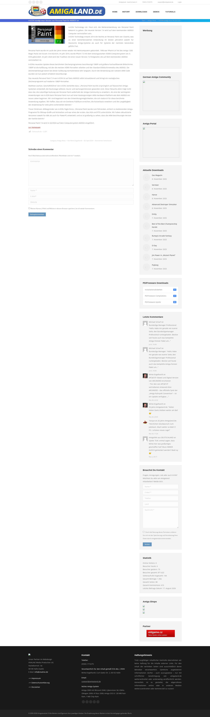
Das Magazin (157, 175)
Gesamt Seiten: (149, 582)
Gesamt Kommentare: (152, 585)
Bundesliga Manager (157, 351)
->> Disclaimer (34, 687)
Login (180, 2)
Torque (152, 421)
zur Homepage (34, 127)
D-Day (154, 245)
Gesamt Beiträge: (150, 579)
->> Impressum (34, 678)
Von (74, 141)
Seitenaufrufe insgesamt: (153, 576)
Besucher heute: (150, 566)
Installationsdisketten (160, 289)
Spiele (151, 440)
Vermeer (155, 185)
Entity (154, 214)
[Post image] (146, 177)
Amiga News (61, 141)
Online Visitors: (149, 563)
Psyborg (155, 265)
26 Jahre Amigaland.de (158, 407)
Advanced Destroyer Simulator (164, 204)
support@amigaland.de (91, 681)
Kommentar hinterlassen (103, 141)
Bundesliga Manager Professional (162, 325)
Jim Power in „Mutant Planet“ (163, 255)
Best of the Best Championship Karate (164, 225)
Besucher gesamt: (150, 572)
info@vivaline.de (41, 672)
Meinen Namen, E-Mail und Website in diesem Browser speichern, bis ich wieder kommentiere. (63, 209)
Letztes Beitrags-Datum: (153, 588)
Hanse (154, 195)
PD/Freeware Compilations (160, 296)
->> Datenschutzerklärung (39, 683)
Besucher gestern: (150, 569)
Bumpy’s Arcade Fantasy (162, 236)
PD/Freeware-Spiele (160, 302)
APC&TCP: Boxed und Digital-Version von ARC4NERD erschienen (163, 379)
